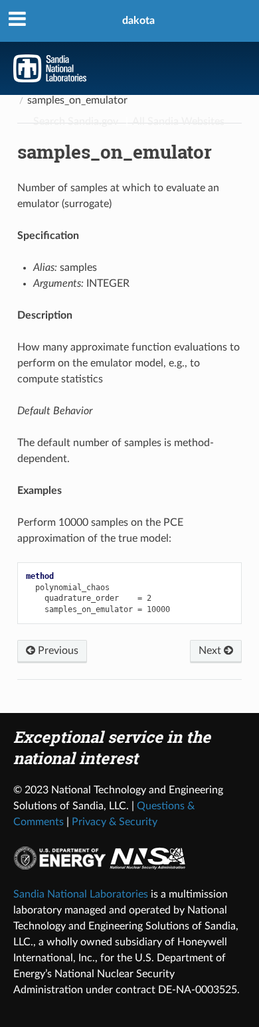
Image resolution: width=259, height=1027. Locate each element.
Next (211, 650)
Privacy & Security (114, 822)
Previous (56, 650)
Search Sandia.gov (75, 121)
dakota (138, 20)
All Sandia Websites (178, 121)
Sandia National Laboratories (80, 894)
